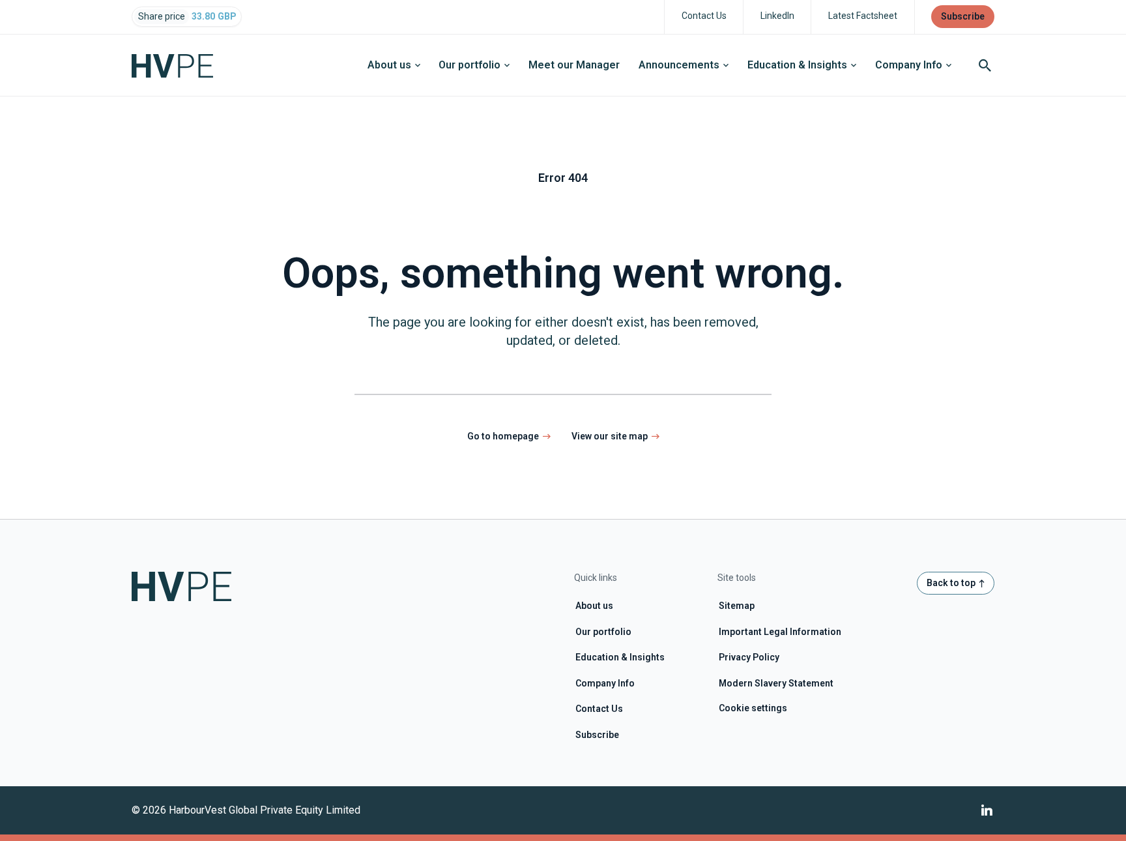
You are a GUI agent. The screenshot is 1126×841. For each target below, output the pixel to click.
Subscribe (597, 735)
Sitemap (737, 605)
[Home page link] (181, 65)
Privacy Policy (749, 657)
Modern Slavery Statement (776, 683)
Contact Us (599, 708)
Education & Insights (797, 65)
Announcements (679, 65)
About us (389, 65)
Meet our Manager (574, 65)
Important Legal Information (780, 632)
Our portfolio (469, 65)
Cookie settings (753, 708)
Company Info (908, 65)
